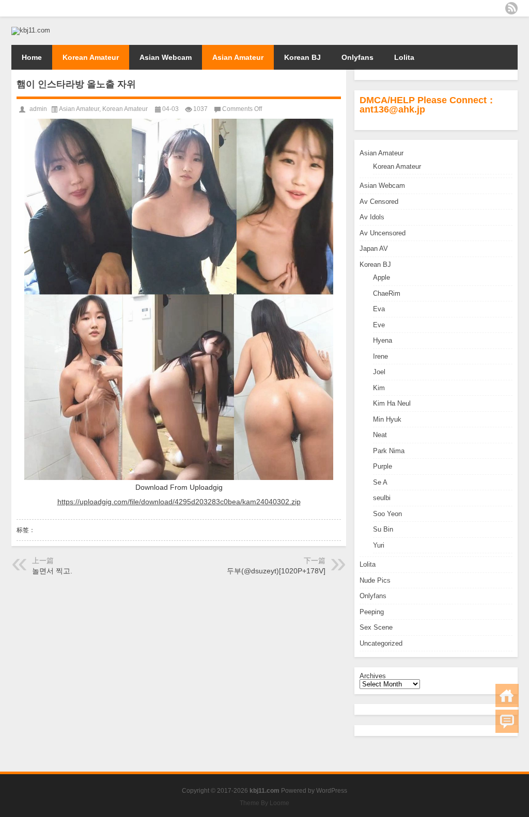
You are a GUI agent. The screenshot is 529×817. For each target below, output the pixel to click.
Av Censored (379, 201)
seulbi (382, 498)
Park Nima (388, 451)
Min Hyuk (387, 419)
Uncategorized (381, 643)
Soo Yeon (387, 514)
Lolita (404, 57)
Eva (379, 309)
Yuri (378, 545)
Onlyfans (357, 57)
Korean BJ (302, 57)
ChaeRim (386, 293)
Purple (382, 466)
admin (38, 109)
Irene (380, 356)
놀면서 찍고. (52, 571)
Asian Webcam (165, 57)
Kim (379, 388)
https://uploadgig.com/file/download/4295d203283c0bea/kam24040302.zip (179, 502)
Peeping (372, 612)
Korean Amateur (91, 57)
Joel (379, 372)
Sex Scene (376, 627)
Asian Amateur (237, 57)
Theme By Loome (264, 803)
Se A (380, 482)
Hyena (382, 340)
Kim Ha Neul (392, 403)
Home (32, 57)
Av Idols (372, 217)
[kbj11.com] (30, 30)
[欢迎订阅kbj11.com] (511, 8)
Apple (381, 277)
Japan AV (374, 248)
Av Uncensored (383, 233)
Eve (379, 325)
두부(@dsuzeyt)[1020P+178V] (276, 571)
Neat (380, 435)
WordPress (331, 790)
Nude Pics (375, 580)
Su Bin (383, 529)
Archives (373, 675)
